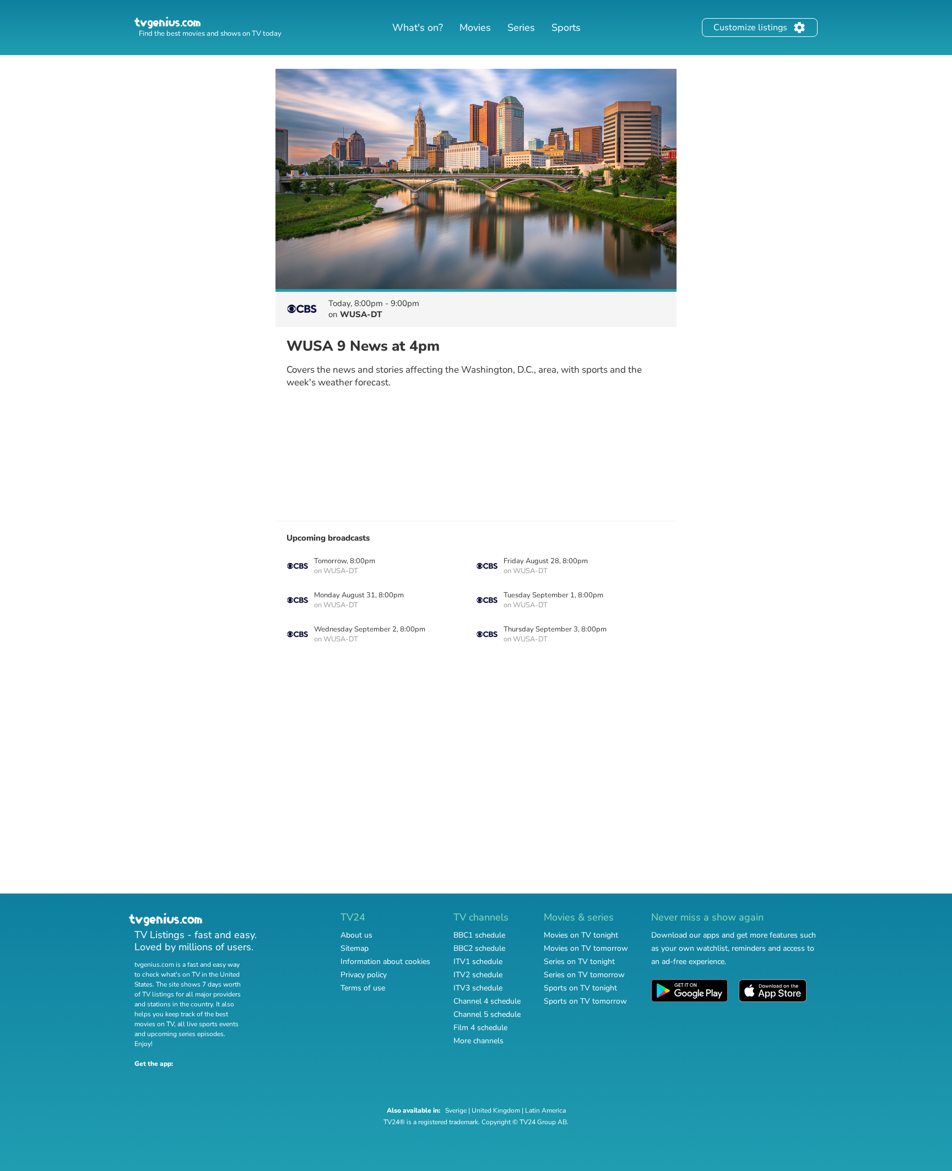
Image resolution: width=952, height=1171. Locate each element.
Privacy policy (363, 975)
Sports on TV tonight (580, 988)
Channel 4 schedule (487, 1001)
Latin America (545, 1110)
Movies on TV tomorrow (586, 948)
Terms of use (362, 988)
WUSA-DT (361, 314)
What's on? (417, 27)
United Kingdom (496, 1110)
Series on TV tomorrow (584, 975)
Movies (475, 27)
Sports (566, 27)
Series (521, 27)
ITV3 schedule (477, 988)
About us (356, 935)
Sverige (456, 1110)
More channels (478, 1041)
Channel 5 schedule (487, 1014)
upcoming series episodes (185, 1034)
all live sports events (208, 1024)
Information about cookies (385, 961)
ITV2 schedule (477, 975)
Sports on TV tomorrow (585, 1001)
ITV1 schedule (477, 961)
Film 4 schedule (480, 1027)
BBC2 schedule (479, 948)
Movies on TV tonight (581, 935)
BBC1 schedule (479, 935)
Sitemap (354, 948)
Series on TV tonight (579, 961)
